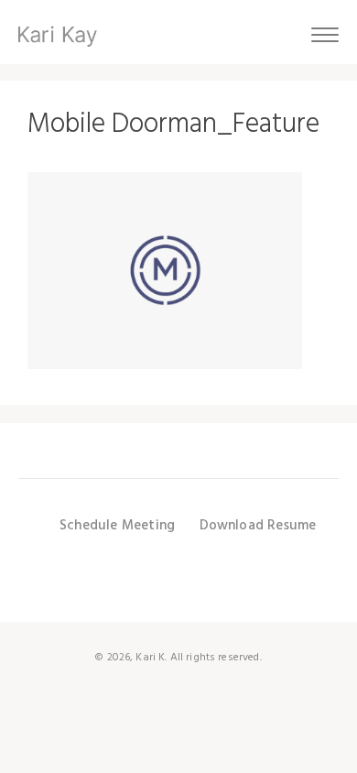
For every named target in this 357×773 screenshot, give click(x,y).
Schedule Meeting (117, 526)
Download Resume (258, 526)
